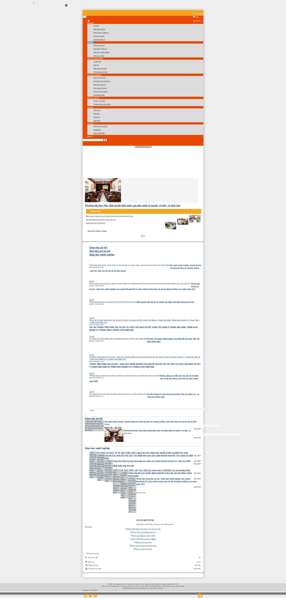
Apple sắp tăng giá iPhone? (95, 223)
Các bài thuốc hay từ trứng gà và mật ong (101, 219)
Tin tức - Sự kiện (99, 101)
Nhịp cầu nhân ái (99, 84)
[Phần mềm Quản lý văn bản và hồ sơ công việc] (143, 529)
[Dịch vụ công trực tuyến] (143, 549)
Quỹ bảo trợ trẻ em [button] (94, 75)
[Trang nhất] (89, 20)
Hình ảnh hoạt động (101, 91)
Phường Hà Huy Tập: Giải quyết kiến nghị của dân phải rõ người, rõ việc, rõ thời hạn (132, 205)
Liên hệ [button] (90, 136)
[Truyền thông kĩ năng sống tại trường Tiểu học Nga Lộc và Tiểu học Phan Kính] (118, 394)
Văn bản (96, 114)
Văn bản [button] (90, 107)
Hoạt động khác (99, 95)
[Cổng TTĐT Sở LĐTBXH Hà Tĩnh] (143, 532)
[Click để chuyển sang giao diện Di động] (95, 595)
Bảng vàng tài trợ (100, 78)
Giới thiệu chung (99, 29)
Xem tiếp (197, 428)
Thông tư (97, 117)
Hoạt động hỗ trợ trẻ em (102, 81)
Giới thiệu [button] (90, 23)
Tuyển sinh (97, 61)
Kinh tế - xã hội (99, 56)
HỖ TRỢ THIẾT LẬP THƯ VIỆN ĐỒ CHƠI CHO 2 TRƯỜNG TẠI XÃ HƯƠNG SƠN (155, 470)
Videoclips (97, 130)
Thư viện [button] (90, 123)
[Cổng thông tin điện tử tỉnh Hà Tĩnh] (143, 546)
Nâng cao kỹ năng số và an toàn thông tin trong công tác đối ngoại (109, 216)
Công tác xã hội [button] (93, 98)
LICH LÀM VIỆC (99, 133)
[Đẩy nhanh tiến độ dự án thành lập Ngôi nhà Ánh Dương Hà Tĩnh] (113, 302)
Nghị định (97, 120)
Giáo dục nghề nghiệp (101, 52)
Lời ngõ (96, 26)
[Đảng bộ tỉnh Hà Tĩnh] (143, 542)
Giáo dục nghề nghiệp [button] (95, 58)
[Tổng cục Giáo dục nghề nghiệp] (143, 535)
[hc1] (143, 236)
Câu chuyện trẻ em (100, 88)
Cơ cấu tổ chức (99, 36)
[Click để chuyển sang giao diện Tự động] (85, 595)
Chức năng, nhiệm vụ (101, 32)
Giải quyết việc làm (100, 68)
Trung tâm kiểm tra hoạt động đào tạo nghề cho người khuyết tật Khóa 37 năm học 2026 (151, 461)
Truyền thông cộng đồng (102, 104)
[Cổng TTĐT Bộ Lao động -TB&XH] (143, 539)
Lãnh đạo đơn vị (99, 39)
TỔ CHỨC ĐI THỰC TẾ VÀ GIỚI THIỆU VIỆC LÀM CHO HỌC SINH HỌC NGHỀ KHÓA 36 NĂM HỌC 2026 (142, 452)
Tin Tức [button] (90, 42)
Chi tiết (91, 281)
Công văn (97, 110)
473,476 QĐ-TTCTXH (145, 509)
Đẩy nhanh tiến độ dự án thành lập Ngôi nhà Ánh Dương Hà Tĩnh (165, 302)
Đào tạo (96, 65)
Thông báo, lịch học (100, 72)
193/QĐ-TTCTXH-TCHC (146, 520)
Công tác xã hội (99, 45)
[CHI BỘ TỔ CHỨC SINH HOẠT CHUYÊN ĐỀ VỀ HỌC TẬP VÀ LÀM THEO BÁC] (118, 339)
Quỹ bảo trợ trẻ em (100, 49)
